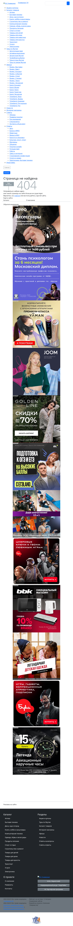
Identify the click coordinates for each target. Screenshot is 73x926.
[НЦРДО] (36, 277)
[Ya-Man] (36, 324)
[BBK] (36, 609)
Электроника (10, 872)
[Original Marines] (36, 656)
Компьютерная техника (14, 834)
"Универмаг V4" (8, 901)
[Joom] (36, 371)
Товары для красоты (12, 860)
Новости (42, 837)
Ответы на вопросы (46, 841)
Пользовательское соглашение (13, 907)
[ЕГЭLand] (36, 466)
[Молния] (36, 751)
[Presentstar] (36, 514)
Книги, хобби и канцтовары (15, 830)
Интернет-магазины (46, 830)
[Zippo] (36, 229)
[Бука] (36, 561)
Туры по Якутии (45, 822)
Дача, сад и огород (12, 826)
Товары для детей (11, 853)
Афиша (41, 834)
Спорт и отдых (10, 845)
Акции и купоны (45, 818)
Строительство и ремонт (14, 849)
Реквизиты (9, 885)
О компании (9, 881)
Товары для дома (11, 856)
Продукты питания (12, 841)
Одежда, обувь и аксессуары (15, 837)
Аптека (7, 818)
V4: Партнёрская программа (53, 889)
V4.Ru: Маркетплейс (53, 881)
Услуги (7, 868)
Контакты (8, 889)
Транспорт (9, 864)
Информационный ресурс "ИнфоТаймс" (54, 885)
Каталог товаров (45, 826)
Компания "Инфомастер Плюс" (13, 905)
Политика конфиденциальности (13, 909)
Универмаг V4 (23, 3)
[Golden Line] (36, 419)
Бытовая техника (11, 822)
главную (17, 196)
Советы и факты (45, 845)
